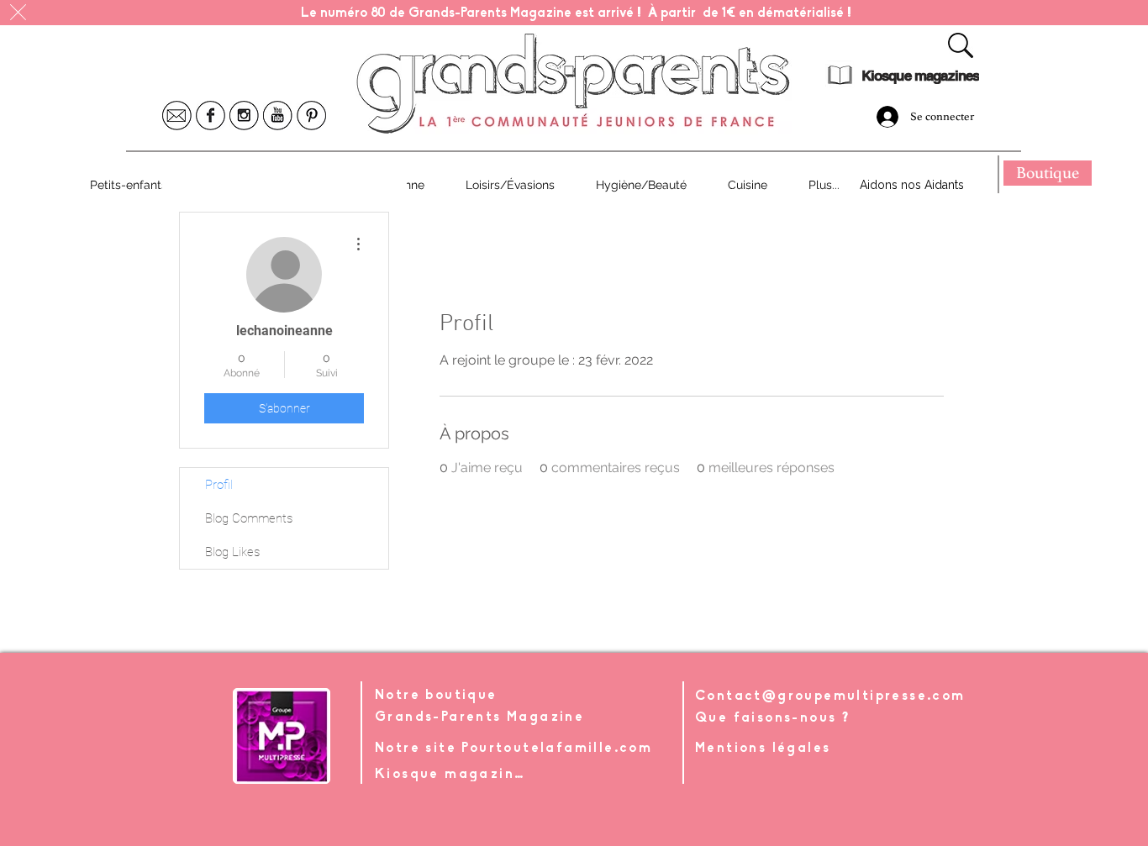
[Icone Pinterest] (311, 115)
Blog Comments (248, 518)
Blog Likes (232, 552)
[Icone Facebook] (210, 115)
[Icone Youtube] (277, 115)
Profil (219, 484)
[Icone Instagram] (244, 115)
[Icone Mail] (177, 115)
